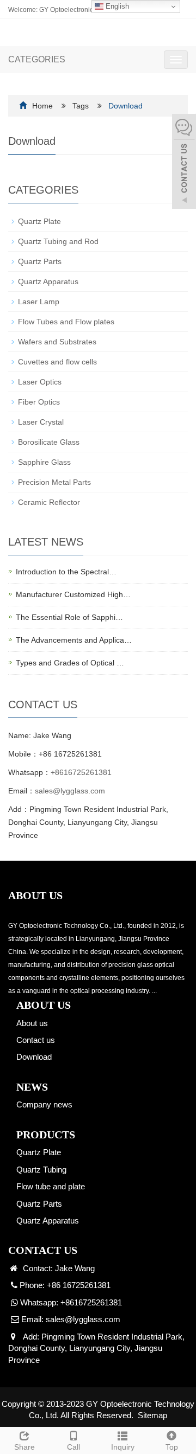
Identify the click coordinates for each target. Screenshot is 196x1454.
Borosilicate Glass (48, 442)
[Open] (184, 163)
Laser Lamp (38, 301)
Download (34, 1056)
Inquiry (122, 1447)
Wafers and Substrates (57, 341)
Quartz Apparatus (48, 281)
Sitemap (152, 1415)
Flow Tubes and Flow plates (66, 321)
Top (172, 1447)
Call (73, 1447)
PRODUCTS (45, 1135)
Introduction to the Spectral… (66, 571)
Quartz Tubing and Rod (58, 241)
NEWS (32, 1087)
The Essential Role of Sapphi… (69, 617)
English (116, 6)
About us (32, 1023)
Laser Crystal (41, 422)
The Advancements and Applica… (74, 640)
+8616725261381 (81, 772)
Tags (107, 105)
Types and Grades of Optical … (70, 662)
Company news (44, 1104)
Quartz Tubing (41, 1169)
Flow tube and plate (50, 1186)
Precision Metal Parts (54, 482)
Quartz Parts (40, 261)
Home (42, 105)
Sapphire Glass (44, 462)
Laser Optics (40, 381)
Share (24, 1447)
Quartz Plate (39, 221)
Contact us (35, 1040)
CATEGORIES (36, 59)
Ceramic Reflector (49, 502)
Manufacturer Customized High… (73, 594)
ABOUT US (43, 1005)
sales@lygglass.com (70, 790)
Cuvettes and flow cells (57, 361)
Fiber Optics (39, 402)
